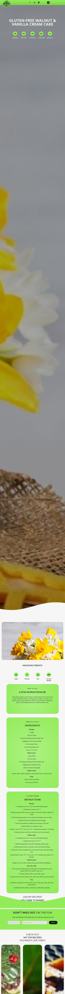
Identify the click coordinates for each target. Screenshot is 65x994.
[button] (60, 641)
